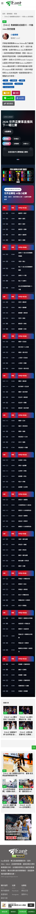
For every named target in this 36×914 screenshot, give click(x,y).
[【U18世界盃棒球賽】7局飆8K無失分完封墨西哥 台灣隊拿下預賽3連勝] (9, 783)
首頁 (3, 13)
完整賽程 (8, 132)
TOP (34, 747)
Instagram (15, 894)
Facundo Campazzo (9, 87)
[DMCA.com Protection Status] (18, 856)
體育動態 (9, 13)
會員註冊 (4, 911)
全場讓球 (16, 143)
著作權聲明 (5, 891)
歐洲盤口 (6, 138)
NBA (6, 80)
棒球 (4, 786)
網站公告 (24, 891)
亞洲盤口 (16, 138)
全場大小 (26, 143)
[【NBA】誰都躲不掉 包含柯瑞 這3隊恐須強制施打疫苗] (10, 725)
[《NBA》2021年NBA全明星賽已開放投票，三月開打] (26, 799)
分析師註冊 (22, 911)
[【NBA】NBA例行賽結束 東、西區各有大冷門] (26, 710)
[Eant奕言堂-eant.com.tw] (13, 3)
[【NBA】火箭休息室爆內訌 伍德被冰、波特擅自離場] (26, 725)
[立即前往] (18, 827)
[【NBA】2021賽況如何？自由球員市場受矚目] (10, 710)
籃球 (15, 13)
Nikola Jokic (19, 83)
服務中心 (24, 894)
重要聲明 (4, 894)
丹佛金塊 (14, 80)
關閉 (31, 905)
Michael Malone (8, 83)
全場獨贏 (6, 143)
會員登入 (13, 911)
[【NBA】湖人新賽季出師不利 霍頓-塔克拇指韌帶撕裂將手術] (18, 762)
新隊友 (22, 80)
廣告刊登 (4, 898)
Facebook (15, 891)
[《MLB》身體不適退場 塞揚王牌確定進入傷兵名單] (9, 799)
